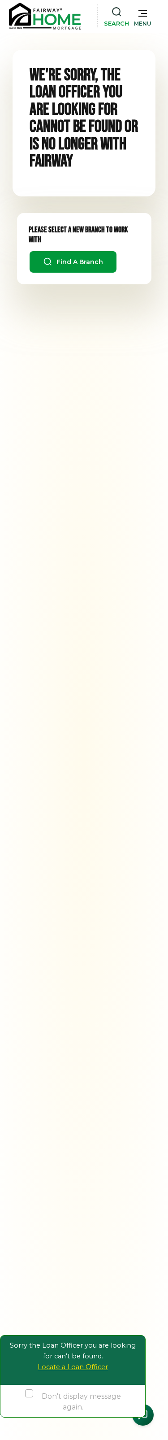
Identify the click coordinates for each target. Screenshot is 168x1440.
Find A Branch (79, 262)
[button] (143, 16)
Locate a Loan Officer (73, 1367)
